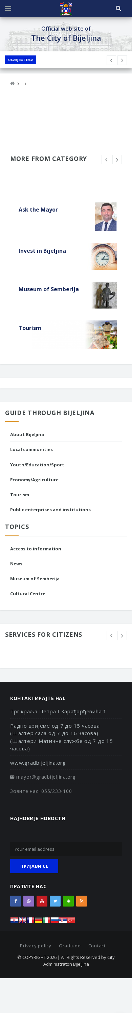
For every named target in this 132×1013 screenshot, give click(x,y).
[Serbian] (63, 922)
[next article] (111, 60)
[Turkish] (71, 922)
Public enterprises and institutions (50, 510)
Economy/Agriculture (34, 480)
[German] (39, 922)
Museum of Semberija (35, 579)
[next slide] (117, 159)
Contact (97, 946)
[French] (30, 922)
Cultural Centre (27, 594)
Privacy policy (35, 946)
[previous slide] (106, 159)
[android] (68, 901)
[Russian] (55, 922)
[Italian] (47, 922)
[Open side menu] (8, 8)
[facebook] (15, 901)
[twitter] (55, 901)
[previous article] (122, 60)
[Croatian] (14, 922)
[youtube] (42, 901)
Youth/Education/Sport (37, 465)
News (16, 564)
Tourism (19, 495)
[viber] (28, 901)
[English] (22, 922)
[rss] (81, 901)
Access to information (35, 549)
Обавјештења (20, 59)
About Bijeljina (27, 434)
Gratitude (70, 946)
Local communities (31, 449)
